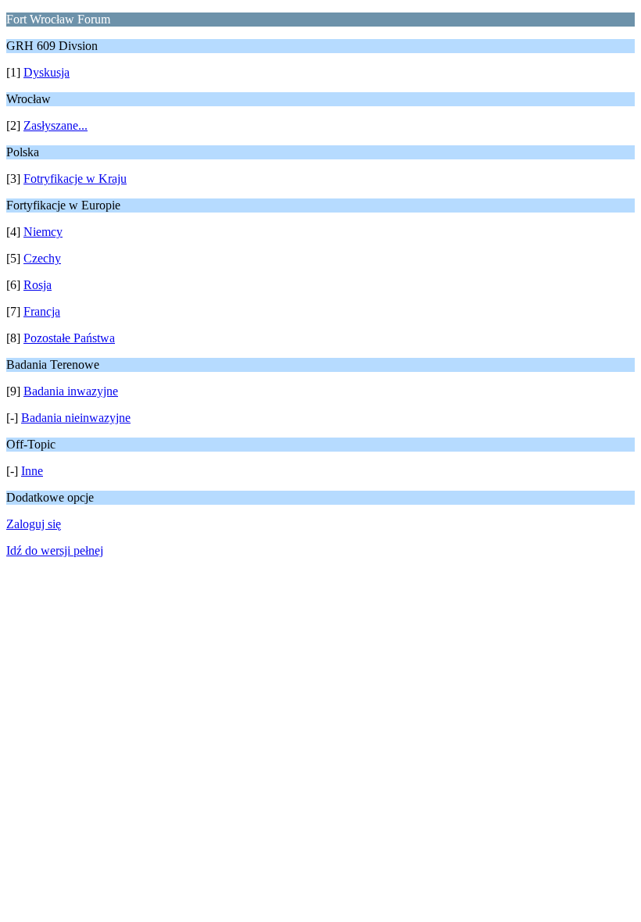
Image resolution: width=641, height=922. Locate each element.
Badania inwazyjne (70, 391)
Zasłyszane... (55, 125)
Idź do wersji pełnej (54, 550)
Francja (41, 311)
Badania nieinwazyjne (76, 417)
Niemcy (43, 231)
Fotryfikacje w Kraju (75, 178)
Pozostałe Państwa (69, 338)
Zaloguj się (33, 524)
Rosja (37, 284)
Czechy (42, 258)
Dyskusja (46, 72)
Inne (32, 470)
